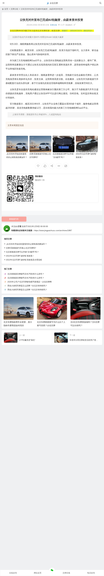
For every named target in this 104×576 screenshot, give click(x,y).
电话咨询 (91, 573)
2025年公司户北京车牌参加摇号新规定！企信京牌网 (29, 282)
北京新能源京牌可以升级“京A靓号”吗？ (22, 252)
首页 (6, 9)
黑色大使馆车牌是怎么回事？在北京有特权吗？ (27, 286)
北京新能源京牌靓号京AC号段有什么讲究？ (25, 274)
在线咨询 (13, 573)
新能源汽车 (14, 219)
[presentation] (84, 301)
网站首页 (37, 573)
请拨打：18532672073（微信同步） (78, 31)
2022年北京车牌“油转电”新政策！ (20, 256)
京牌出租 (14, 9)
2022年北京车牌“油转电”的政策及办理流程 (24, 260)
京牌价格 (66, 573)
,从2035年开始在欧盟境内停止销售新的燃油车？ (26, 244)
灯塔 (19, 226)
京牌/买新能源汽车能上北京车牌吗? (21, 248)
